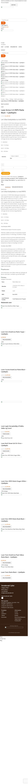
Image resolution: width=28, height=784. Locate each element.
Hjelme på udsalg (18, 99)
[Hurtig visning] (2, 329)
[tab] (8, 187)
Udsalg (11, 99)
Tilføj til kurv (5, 173)
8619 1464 (13, 4)
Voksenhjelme (11, 180)
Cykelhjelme (20, 176)
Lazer (2, 106)
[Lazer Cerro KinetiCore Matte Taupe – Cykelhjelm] (10, 306)
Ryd (11, 158)
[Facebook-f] (2, 598)
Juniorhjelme (12, 178)
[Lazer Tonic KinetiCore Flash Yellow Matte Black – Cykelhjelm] (13, 529)
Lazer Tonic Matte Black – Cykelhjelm (13, 572)
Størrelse (4, 156)
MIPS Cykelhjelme (20, 178)
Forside (2, 99)
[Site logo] (7, 12)
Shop (7, 99)
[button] (6, 433)
